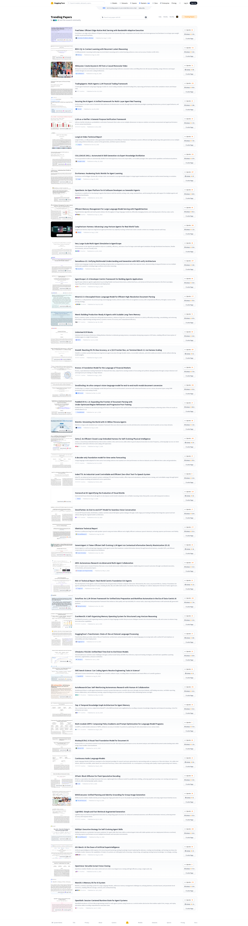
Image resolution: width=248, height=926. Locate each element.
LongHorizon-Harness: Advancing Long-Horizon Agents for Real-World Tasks (107, 226)
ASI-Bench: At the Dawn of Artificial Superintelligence (97, 847)
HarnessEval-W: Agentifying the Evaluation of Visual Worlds (100, 493)
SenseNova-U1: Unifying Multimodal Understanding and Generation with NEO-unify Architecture (115, 261)
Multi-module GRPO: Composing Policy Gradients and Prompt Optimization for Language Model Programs (119, 724)
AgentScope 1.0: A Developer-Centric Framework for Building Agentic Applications (109, 279)
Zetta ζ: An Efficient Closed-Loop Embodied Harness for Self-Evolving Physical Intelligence (112, 439)
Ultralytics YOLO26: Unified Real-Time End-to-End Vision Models (101, 652)
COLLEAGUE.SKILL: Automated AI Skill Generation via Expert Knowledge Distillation (110, 155)
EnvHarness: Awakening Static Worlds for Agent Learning (98, 173)
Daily (160, 17)
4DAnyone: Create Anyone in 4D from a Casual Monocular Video (101, 66)
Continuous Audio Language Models (90, 758)
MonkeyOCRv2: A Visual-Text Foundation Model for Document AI (102, 740)
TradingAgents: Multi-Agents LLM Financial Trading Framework (101, 83)
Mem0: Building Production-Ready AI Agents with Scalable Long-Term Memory (107, 314)
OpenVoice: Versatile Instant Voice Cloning (92, 866)
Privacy (87, 922)
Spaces (134, 3)
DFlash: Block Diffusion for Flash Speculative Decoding (97, 776)
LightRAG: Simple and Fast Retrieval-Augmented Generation (100, 811)
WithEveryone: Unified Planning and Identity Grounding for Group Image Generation (110, 795)
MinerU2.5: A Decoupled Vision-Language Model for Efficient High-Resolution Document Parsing (115, 296)
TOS (74, 922)
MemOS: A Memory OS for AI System (90, 882)
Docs (156, 3)
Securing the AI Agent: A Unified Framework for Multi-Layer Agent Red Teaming (108, 101)
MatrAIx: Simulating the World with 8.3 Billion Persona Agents (100, 422)
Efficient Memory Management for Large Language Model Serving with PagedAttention (111, 209)
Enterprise (165, 3)
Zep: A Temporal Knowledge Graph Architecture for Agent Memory (102, 705)
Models (114, 3)
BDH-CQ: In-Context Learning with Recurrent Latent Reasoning (101, 49)
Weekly (165, 17)
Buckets (145, 3)
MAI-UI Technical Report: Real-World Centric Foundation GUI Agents (103, 580)
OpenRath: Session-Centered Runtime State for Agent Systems (101, 900)
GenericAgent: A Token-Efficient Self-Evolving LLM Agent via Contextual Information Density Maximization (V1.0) (122, 545)
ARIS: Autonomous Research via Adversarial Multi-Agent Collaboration (104, 563)
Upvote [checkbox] (189, 30)
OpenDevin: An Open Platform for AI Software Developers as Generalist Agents (107, 190)
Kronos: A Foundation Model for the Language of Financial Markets (103, 368)
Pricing (174, 3)
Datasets (125, 3)
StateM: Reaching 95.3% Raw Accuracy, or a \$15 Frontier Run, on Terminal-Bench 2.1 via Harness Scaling (118, 350)
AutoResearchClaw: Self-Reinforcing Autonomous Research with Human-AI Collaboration (112, 687)
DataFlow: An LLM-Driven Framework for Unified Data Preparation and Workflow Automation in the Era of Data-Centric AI (125, 598)
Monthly (172, 17)
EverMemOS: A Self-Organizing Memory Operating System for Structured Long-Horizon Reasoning (116, 616)
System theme (58, 922)
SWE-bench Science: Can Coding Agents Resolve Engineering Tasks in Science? (107, 670)
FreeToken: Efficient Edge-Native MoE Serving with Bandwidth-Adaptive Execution (109, 30)
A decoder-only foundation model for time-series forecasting (100, 457)
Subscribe (142, 8)
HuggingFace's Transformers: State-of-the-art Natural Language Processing (107, 634)
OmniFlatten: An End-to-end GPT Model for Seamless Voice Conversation (105, 510)
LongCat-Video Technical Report (88, 137)
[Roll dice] (145, 17)
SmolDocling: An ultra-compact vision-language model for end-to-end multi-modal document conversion (118, 385)
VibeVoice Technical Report (86, 528)
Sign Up (193, 3)
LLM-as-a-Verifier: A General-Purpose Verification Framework (100, 119)
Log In (186, 3)
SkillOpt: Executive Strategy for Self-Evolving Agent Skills (99, 829)
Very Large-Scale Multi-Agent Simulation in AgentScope (98, 243)
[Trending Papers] (177, 17)
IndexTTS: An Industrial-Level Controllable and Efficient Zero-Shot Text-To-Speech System (112, 474)
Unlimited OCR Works (84, 332)
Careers (114, 922)
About (100, 922)
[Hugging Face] (127, 922)
